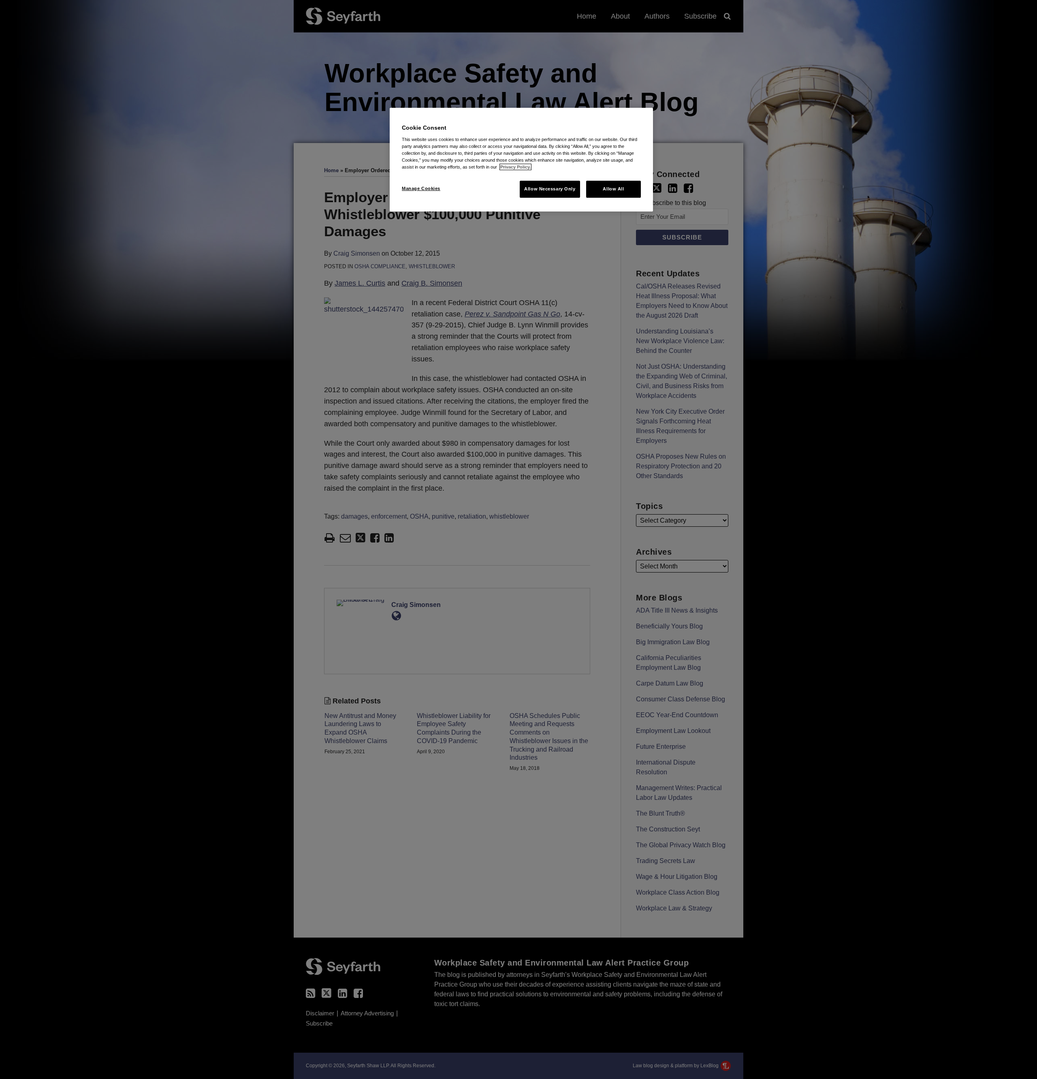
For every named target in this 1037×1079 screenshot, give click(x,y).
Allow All (613, 188)
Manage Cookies (421, 188)
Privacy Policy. (515, 167)
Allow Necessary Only (549, 188)
